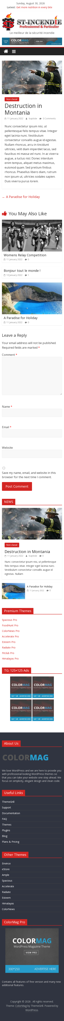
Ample (5, 875)
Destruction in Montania (27, 551)
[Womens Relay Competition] (32, 222)
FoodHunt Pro (10, 625)
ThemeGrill (8, 801)
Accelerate (8, 886)
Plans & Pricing (10, 841)
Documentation (11, 813)
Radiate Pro (8, 647)
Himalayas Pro (10, 658)
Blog (4, 836)
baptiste (33, 118)
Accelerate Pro (10, 636)
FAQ (4, 819)
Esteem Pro (8, 642)
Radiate (6, 892)
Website (7, 448)
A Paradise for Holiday (21, 197)
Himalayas (8, 903)
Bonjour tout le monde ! (22, 270)
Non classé (11, 99)
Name (7, 407)
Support (6, 807)
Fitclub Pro (8, 653)
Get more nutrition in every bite (34, 7)
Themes (6, 824)
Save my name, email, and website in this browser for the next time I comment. (29, 475)
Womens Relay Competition (25, 255)
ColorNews (8, 909)
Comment (9, 355)
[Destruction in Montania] (32, 509)
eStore (6, 869)
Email (6, 427)
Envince (6, 863)
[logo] (25, 751)
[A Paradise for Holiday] (32, 285)
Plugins (6, 830)
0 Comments (49, 118)
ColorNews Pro (11, 631)
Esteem (6, 897)
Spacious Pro (9, 620)
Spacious (7, 880)
